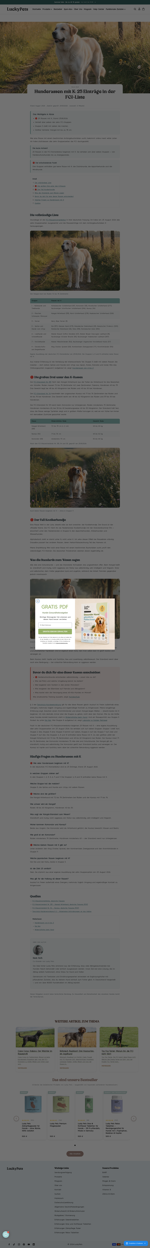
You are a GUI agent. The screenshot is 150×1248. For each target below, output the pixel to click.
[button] (6, 1234)
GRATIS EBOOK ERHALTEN (55, 631)
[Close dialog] (38, 601)
